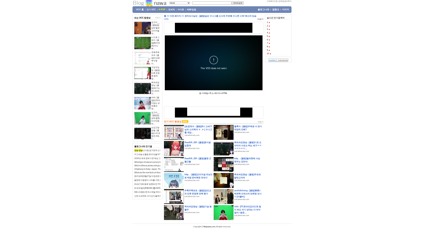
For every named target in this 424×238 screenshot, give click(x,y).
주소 (211, 93)
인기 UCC (151, 9)
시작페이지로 (272, 1)
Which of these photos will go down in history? (154, 165)
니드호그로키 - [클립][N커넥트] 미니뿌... (155, 43)
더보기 (157, 18)
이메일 (205, 93)
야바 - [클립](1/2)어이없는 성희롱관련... (155, 103)
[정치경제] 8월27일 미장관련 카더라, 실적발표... (155, 176)
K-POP (162, 9)
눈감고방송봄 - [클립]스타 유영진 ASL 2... (155, 133)
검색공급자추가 (285, 1)
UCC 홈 (140, 9)
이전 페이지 (175, 16)
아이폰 (181, 9)
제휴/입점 (191, 9)
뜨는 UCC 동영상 (142, 18)
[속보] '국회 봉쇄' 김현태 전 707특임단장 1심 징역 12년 (157, 184)
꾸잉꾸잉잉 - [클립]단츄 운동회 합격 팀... (155, 73)
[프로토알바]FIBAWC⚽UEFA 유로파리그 (152, 188)
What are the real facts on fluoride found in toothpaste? (158, 172)
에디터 (218, 93)
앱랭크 (275, 9)
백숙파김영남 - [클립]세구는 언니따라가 (155, 88)
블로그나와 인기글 (143, 146)
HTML (224, 93)
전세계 (171, 9)
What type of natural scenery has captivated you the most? (159, 162)
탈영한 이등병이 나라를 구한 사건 (148, 180)
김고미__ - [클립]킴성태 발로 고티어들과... (155, 28)
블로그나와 (263, 9)
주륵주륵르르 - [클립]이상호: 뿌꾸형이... (155, 58)
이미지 (285, 9)
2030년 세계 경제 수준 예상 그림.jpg (150, 158)
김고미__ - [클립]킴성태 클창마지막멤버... (155, 118)
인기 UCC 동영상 (173, 121)
